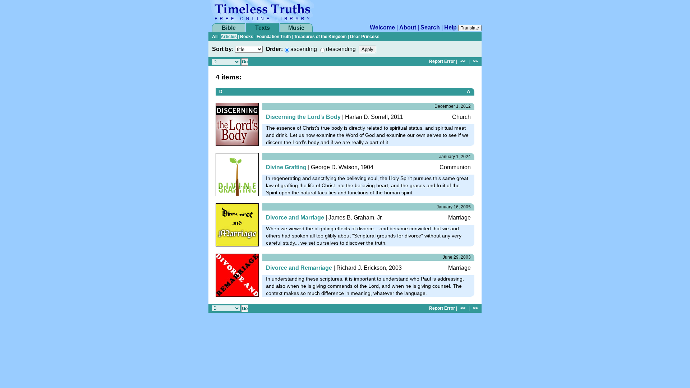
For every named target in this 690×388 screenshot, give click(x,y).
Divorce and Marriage (295, 217)
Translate (470, 28)
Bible (229, 28)
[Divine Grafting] (237, 174)
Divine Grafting (286, 167)
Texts (262, 28)
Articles (229, 36)
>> (475, 61)
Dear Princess (365, 36)
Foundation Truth (274, 36)
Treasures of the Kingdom (320, 36)
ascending (303, 49)
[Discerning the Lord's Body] (237, 124)
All (214, 36)
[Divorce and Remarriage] (237, 275)
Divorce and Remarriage (299, 268)
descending (341, 49)
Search (430, 27)
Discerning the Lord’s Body (303, 117)
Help (450, 27)
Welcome (382, 27)
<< (462, 61)
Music (296, 28)
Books (246, 36)
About (407, 27)
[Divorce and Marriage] (237, 224)
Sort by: (223, 49)
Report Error (442, 61)
